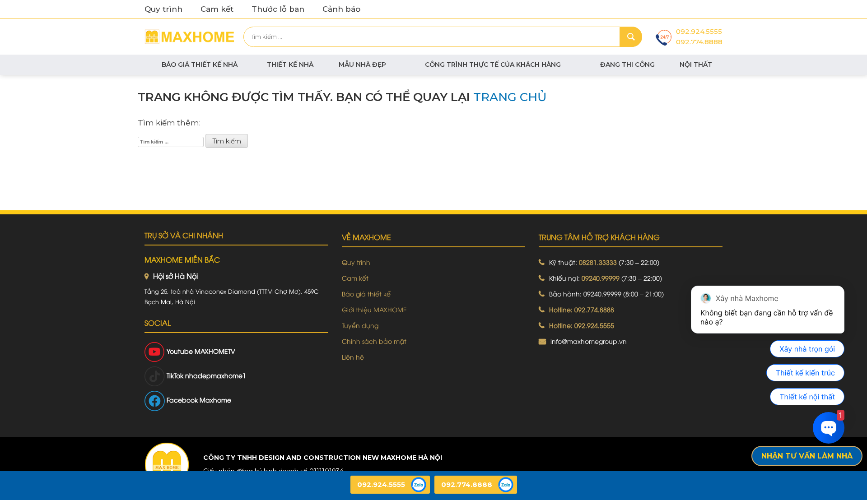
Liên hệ (353, 356)
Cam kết (216, 9)
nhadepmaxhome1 (215, 375)
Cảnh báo (341, 9)
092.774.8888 (699, 41)
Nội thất (696, 64)
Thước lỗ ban (278, 9)
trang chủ (510, 97)
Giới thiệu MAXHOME (374, 309)
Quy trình (163, 9)
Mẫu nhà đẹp (362, 64)
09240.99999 (601, 277)
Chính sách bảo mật (374, 341)
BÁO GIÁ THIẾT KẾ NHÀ (200, 64)
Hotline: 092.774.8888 (581, 309)
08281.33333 (598, 262)
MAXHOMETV (215, 351)
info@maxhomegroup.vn (588, 341)
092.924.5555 (699, 31)
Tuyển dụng (360, 325)
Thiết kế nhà (290, 64)
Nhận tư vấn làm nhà (807, 456)
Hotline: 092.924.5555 (581, 325)
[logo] (166, 464)
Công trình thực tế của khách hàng (493, 64)
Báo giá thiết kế (366, 293)
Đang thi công (627, 64)
